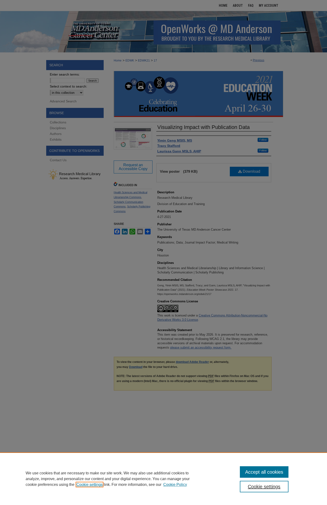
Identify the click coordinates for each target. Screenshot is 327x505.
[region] (163, 478)
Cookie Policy (175, 485)
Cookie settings (89, 485)
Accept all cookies (264, 472)
